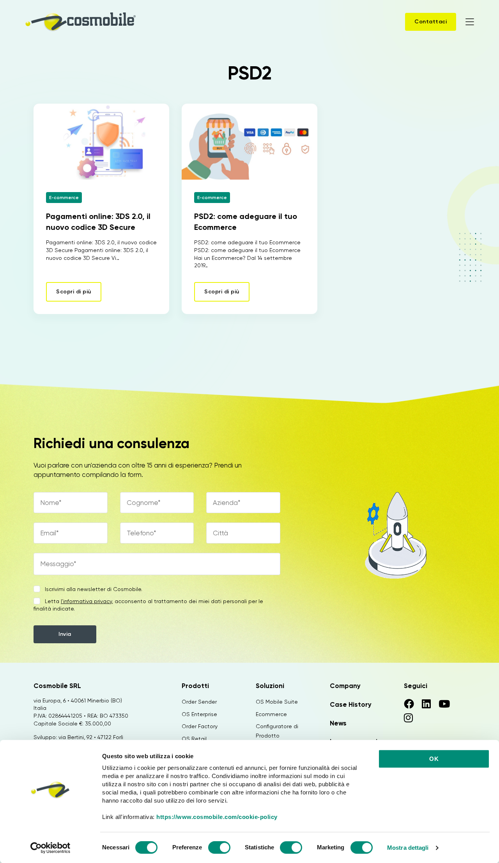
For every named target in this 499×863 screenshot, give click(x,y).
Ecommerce (271, 714)
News (338, 723)
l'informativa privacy (86, 601)
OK (434, 758)
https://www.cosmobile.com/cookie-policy (217, 817)
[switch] (219, 848)
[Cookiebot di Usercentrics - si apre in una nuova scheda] (50, 848)
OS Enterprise (199, 714)
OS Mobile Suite (277, 702)
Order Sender (199, 702)
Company (345, 686)
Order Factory (200, 726)
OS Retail (194, 739)
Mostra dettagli (408, 847)
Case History (351, 704)
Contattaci (430, 21)
